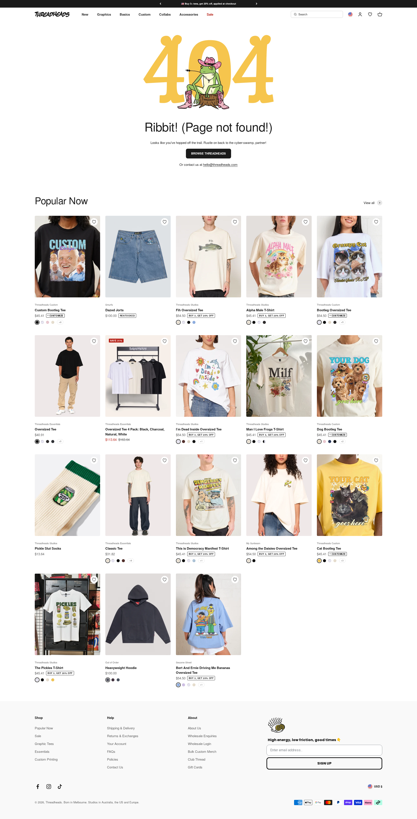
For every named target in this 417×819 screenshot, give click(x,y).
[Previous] (160, 4)
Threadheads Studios (187, 304)
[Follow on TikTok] (60, 786)
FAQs (111, 751)
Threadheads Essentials (47, 424)
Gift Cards (195, 767)
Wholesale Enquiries (202, 735)
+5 (342, 322)
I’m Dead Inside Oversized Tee (199, 429)
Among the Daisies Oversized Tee (271, 548)
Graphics (104, 14)
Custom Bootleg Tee (50, 310)
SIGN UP (324, 763)
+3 (342, 560)
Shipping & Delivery (121, 728)
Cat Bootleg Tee (329, 548)
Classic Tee (113, 548)
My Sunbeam (253, 543)
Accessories (188, 14)
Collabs (165, 14)
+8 (60, 322)
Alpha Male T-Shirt (260, 310)
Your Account (116, 743)
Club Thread (196, 759)
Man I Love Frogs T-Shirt (265, 429)
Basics (125, 14)
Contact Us (115, 767)
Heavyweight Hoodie (121, 667)
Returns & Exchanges (122, 735)
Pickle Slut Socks (48, 548)
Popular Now (44, 728)
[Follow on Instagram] (49, 786)
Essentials (42, 751)
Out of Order (112, 662)
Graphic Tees (44, 743)
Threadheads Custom (46, 304)
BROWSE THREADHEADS (208, 153)
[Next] (256, 4)
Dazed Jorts (114, 310)
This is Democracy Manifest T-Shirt (202, 548)
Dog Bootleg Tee (329, 429)
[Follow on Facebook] (38, 786)
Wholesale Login (199, 743)
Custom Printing (46, 759)
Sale (210, 14)
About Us (194, 728)
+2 (342, 441)
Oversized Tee (45, 429)
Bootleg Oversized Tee (334, 310)
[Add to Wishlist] (94, 222)
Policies (112, 759)
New (85, 14)
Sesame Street (184, 662)
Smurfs (109, 304)
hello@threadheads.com (220, 164)
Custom (145, 14)
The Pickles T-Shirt (49, 667)
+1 (201, 441)
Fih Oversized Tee (189, 310)
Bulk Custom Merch (202, 751)
